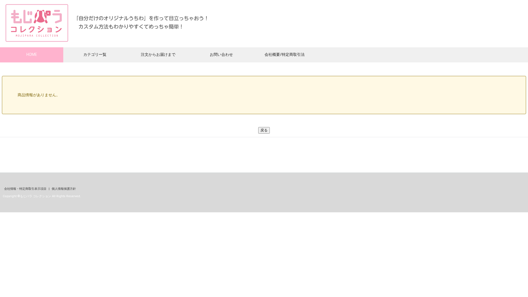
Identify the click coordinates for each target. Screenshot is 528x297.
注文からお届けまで (158, 54)
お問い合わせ (221, 54)
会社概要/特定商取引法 (285, 54)
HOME (31, 54)
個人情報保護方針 (64, 189)
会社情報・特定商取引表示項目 (25, 189)
